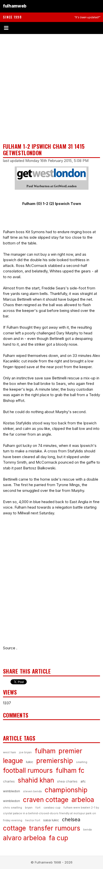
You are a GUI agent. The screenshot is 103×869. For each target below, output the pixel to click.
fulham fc (70, 770)
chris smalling (12, 807)
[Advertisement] (51, 88)
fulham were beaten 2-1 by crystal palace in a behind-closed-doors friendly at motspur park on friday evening (51, 814)
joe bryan (25, 752)
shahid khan (36, 780)
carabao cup (52, 807)
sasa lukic (51, 820)
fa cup (58, 838)
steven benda (32, 791)
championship (66, 790)
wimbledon (11, 801)
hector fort (32, 820)
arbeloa (83, 800)
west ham (9, 752)
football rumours (28, 770)
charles (9, 781)
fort (38, 807)
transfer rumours (54, 828)
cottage (14, 828)
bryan (28, 807)
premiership (54, 761)
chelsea (71, 820)
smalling (81, 762)
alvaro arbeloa (24, 838)
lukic (29, 762)
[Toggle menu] (51, 28)
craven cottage (45, 800)
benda (87, 829)
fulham (45, 751)
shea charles (67, 781)
